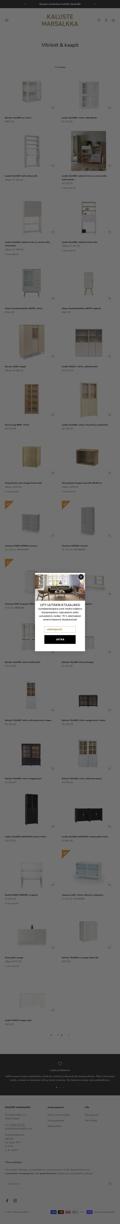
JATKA (60, 639)
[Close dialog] (81, 577)
